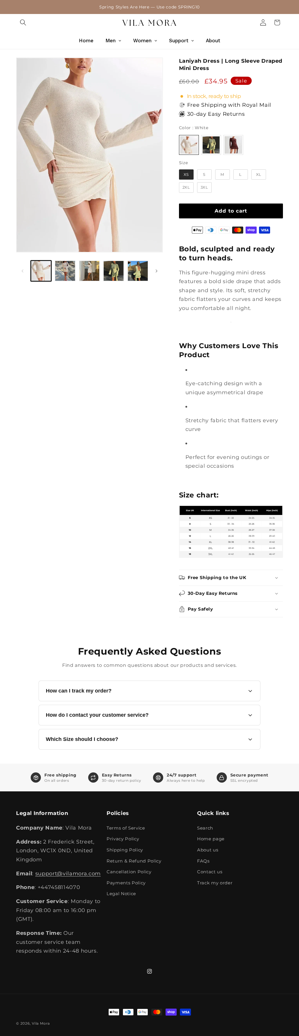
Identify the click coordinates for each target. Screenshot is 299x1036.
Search (205, 828)
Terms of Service (126, 828)
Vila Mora (41, 1023)
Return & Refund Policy (134, 861)
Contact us (209, 871)
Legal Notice (121, 893)
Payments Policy (126, 883)
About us (207, 850)
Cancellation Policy (129, 871)
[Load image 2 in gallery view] (65, 270)
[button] (23, 22)
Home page (211, 839)
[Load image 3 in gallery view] (89, 270)
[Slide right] (156, 270)
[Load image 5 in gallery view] (137, 270)
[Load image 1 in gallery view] (41, 270)
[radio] (189, 145)
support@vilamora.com (68, 873)
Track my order (214, 883)
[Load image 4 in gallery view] (113, 270)
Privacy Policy (123, 839)
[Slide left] (22, 270)
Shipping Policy (125, 850)
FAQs (203, 861)
